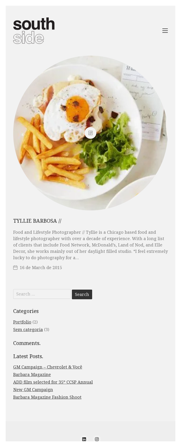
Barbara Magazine (32, 374)
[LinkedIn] (84, 439)
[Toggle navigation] (165, 31)
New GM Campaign (33, 389)
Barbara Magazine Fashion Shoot (47, 397)
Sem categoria (28, 329)
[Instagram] (97, 439)
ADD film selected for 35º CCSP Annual (53, 382)
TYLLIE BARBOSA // (37, 220)
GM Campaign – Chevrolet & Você (47, 367)
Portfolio (22, 322)
